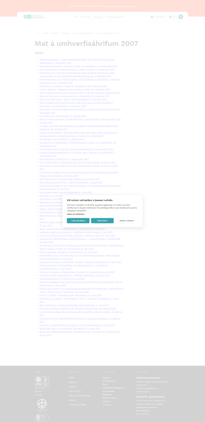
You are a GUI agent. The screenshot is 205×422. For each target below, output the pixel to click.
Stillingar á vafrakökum (127, 220)
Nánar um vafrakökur (75, 214)
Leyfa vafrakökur (78, 221)
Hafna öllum (102, 221)
